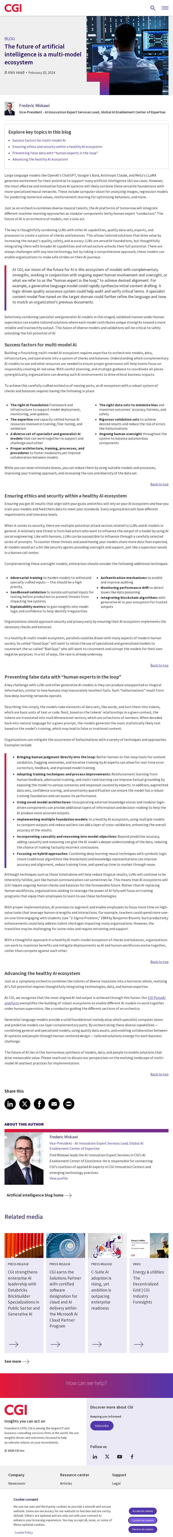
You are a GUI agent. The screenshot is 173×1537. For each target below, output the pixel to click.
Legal (116, 1483)
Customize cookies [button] (142, 1520)
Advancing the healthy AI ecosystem (40, 159)
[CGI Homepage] (13, 8)
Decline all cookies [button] (142, 1529)
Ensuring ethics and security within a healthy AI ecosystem (57, 146)
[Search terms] (153, 8)
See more (13, 1361)
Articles (66, 1483)
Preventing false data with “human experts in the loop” (55, 153)
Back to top (159, 484)
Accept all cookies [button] (143, 1511)
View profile (59, 1178)
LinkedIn (94, 1457)
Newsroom (16, 1483)
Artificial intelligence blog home (35, 1195)
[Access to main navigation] (165, 8)
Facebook (132, 1457)
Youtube (119, 1457)
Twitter (107, 1457)
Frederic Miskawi (34, 105)
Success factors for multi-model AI (39, 140)
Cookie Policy (24, 1532)
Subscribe (102, 1426)
